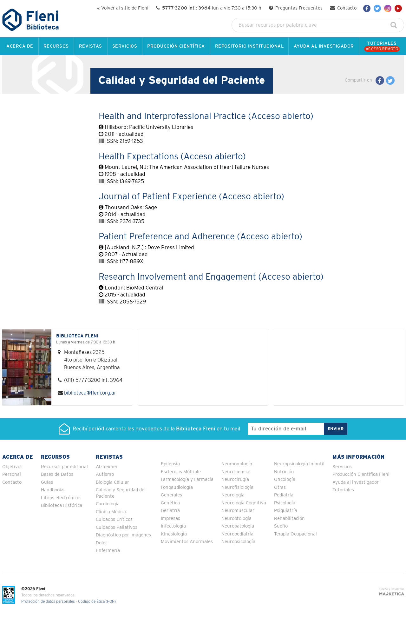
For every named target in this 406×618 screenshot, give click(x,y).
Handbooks (52, 490)
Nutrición (284, 471)
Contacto (346, 8)
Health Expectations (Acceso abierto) (172, 156)
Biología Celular (112, 482)
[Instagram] (387, 8)
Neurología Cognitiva (243, 503)
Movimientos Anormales (187, 541)
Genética (170, 503)
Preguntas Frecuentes (298, 8)
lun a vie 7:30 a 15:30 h (211, 8)
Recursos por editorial (64, 466)
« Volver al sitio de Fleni (122, 8)
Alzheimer (107, 466)
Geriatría (170, 510)
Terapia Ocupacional (295, 534)
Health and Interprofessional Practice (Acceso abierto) (206, 116)
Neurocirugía (235, 479)
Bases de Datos (57, 474)
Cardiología (108, 504)
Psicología (284, 503)
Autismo (105, 474)
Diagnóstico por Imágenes (123, 535)
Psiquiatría (285, 510)
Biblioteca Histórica (61, 505)
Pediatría (283, 495)
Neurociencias (236, 471)
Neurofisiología (237, 487)
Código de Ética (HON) (97, 602)
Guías (47, 482)
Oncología (284, 479)
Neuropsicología (238, 541)
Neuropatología (237, 526)
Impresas (170, 518)
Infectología (173, 526)
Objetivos (12, 466)
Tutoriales (343, 490)
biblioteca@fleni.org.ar (90, 392)
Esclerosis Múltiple (181, 471)
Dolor (101, 543)
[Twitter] (377, 8)
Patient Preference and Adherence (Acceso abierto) (200, 236)
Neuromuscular (237, 510)
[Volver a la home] (30, 28)
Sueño (281, 526)
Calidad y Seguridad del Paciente (121, 493)
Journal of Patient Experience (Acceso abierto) (191, 196)
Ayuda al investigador (355, 482)
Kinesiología (174, 534)
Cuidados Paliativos (116, 527)
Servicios (342, 466)
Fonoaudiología (177, 487)
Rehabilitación (289, 518)
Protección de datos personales (48, 602)
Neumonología (236, 464)
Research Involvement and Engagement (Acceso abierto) (211, 277)
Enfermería (108, 550)
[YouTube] (398, 8)
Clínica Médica (111, 511)
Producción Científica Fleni (361, 474)
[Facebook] (366, 8)
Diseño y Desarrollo (391, 589)
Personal (11, 474)
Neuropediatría (237, 534)
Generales (171, 495)
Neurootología (236, 518)
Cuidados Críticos (114, 519)
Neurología (233, 495)
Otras (280, 487)
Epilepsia (170, 464)
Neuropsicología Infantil (299, 464)
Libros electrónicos (61, 497)
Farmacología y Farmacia (187, 479)
